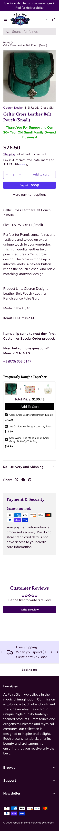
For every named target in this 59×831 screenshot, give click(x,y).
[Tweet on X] (16, 480)
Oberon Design (13, 107)
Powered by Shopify (42, 822)
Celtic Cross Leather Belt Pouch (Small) (25, 45)
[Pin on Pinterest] (29, 480)
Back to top (30, 669)
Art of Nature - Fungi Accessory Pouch (31, 426)
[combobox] (29, 31)
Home (6, 42)
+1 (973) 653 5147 (17, 361)
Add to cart (41, 174)
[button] (53, 19)
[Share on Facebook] (23, 480)
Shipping (9, 154)
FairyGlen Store (21, 822)
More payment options (30, 194)
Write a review (29, 609)
